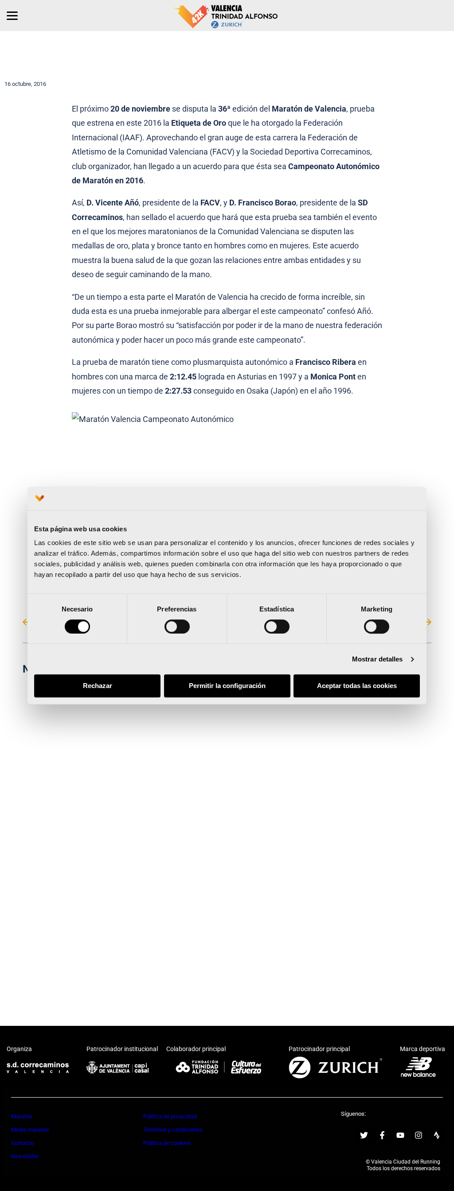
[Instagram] (419, 1135)
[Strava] (437, 1135)
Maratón (21, 1116)
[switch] (177, 626)
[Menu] (12, 15)
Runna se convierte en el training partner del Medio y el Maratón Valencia (121, 920)
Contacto (22, 1143)
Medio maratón (30, 1129)
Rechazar (97, 686)
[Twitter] (364, 1135)
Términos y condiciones (173, 1129)
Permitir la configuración (227, 686)
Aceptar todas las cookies (357, 686)
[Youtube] (400, 1135)
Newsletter (25, 1156)
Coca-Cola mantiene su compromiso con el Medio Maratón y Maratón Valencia (121, 753)
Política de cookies (167, 1143)
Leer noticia (121, 792)
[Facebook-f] (382, 1135)
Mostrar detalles (377, 659)
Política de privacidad (169, 1116)
